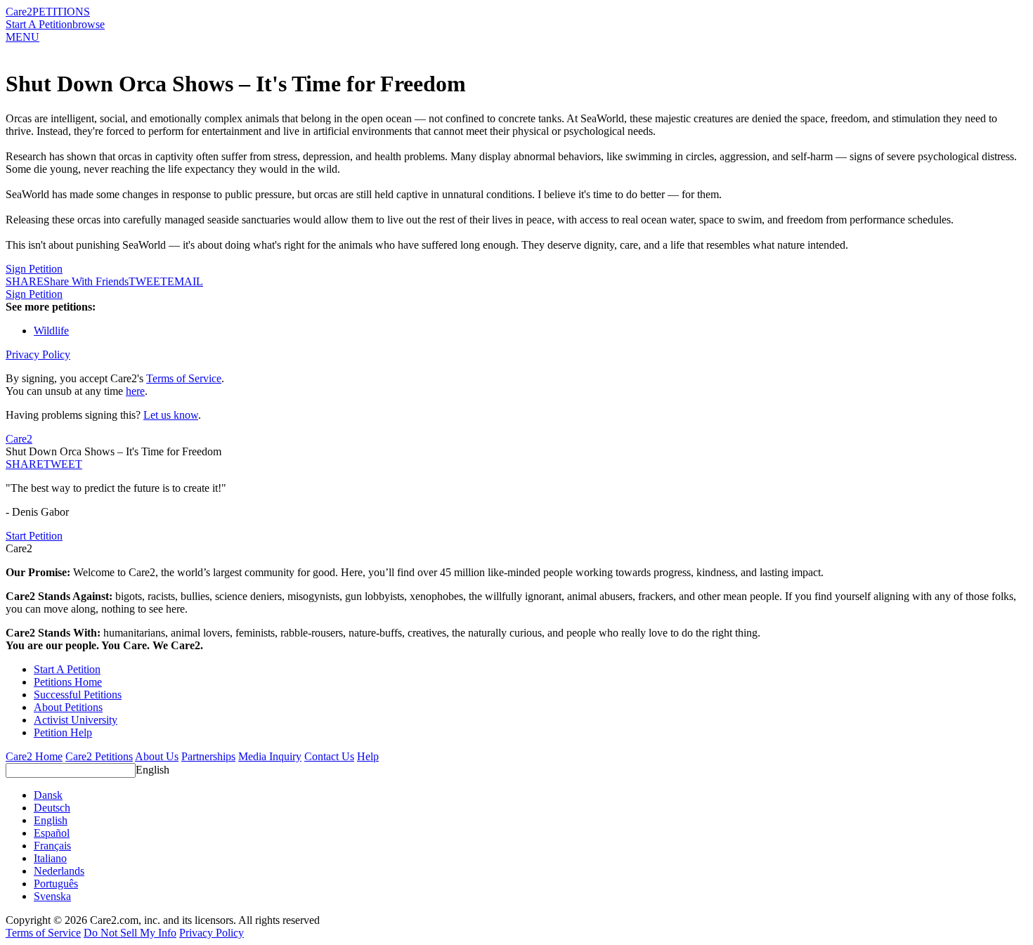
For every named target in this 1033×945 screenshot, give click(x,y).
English (152, 770)
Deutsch (52, 808)
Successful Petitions (78, 694)
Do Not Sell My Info (130, 933)
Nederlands (59, 871)
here (135, 391)
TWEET (148, 281)
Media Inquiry (269, 756)
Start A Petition (39, 24)
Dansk (48, 795)
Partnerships (208, 756)
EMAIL (185, 281)
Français (52, 846)
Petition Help (63, 732)
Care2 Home (34, 756)
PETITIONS (61, 12)
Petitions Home (68, 682)
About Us (156, 756)
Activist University (75, 720)
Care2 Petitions (99, 756)
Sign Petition (34, 269)
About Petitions (68, 707)
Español (52, 833)
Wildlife (51, 331)
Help (368, 756)
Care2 (19, 12)
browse (88, 24)
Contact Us (329, 756)
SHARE (25, 464)
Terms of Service (183, 378)
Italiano (50, 858)
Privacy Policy (38, 354)
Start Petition (34, 536)
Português (56, 883)
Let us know (170, 415)
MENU (22, 37)
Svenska (52, 896)
